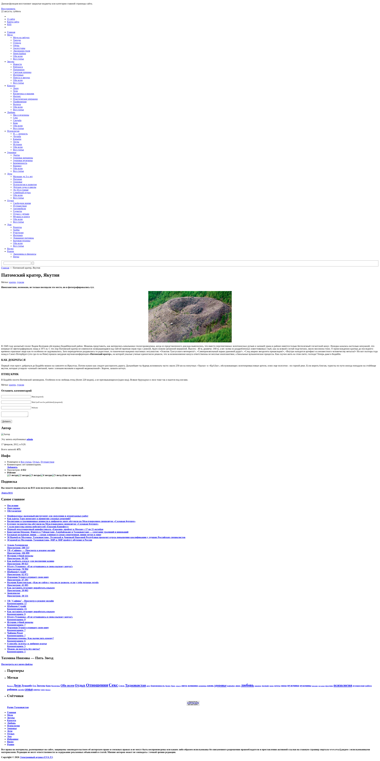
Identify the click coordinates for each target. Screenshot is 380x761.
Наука (16, 256)
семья (29, 689)
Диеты (16, 155)
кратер (12, 282)
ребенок (12, 689)
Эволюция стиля (21, 51)
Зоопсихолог (17, 594)
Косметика (55, 686)
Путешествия (20, 206)
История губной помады (20, 557)
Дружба (17, 136)
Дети (9, 174)
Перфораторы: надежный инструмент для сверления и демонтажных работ (47, 516)
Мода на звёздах (21, 37)
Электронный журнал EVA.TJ (36, 757)
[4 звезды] (46, 475)
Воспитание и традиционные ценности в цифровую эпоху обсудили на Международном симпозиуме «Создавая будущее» (71, 521)
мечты (277, 686)
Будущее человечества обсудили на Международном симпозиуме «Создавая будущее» (53, 524)
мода (284, 685)
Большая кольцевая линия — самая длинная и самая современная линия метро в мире (54, 534)
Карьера (17, 139)
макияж (258, 686)
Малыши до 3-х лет (23, 176)
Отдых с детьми (21, 214)
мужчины (305, 685)
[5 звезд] (57, 475)
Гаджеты (17, 211)
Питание (17, 179)
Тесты (16, 141)
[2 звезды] (23, 475)
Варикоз (17, 166)
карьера (231, 686)
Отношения (97, 685)
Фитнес (17, 96)
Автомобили (19, 208)
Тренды (17, 40)
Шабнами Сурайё (17, 573)
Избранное (12, 739)
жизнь (210, 685)
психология (343, 685)
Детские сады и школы (24, 187)
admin (30, 439)
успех (43, 690)
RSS (9, 24)
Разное (10, 251)
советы (36, 689)
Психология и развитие (25, 184)
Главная (11, 32)
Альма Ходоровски (18, 546)
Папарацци (18, 69)
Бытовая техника (21, 240)
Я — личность (20, 133)
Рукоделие (18, 232)
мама (271, 686)
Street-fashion (19, 53)
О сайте (11, 19)
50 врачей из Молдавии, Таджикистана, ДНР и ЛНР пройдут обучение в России (49, 540)
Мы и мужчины (21, 115)
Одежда (17, 43)
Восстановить (8, 8)
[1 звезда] (12, 475)
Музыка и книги (21, 216)
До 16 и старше (20, 190)
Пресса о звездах (21, 77)
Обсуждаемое (14, 511)
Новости (17, 64)
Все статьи (18, 59)
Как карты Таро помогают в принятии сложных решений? (39, 518)
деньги (178, 686)
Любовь (11, 112)
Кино (48, 686)
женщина (193, 685)
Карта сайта (13, 21)
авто (148, 686)
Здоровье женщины (23, 158)
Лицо (16, 88)
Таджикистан (135, 685)
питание (315, 686)
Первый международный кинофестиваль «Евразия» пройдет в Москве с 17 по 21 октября (55, 529)
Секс (15, 117)
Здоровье (11, 152)
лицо (237, 685)
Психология (13, 131)
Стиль (122, 686)
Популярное (13, 508)
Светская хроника (22, 72)
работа (368, 686)
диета (184, 685)
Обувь (16, 45)
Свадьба (17, 120)
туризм (20, 282)
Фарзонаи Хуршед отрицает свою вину (28, 578)
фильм (47, 690)
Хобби (16, 230)
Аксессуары (19, 48)
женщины (202, 686)
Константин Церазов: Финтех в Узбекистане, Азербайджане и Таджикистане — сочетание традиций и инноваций (67, 532)
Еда (34, 686)
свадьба (21, 690)
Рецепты (17, 227)
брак (173, 686)
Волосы (17, 104)
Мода (10, 35)
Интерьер (18, 235)
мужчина (293, 685)
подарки (321, 686)
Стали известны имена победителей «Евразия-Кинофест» (38, 526)
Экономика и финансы (24, 254)
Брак (15, 123)
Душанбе (26, 685)
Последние (12, 505)
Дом (9, 224)
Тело (15, 91)
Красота (11, 85)
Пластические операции (25, 99)
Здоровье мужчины (23, 160)
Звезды (10, 61)
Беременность (20, 163)
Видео (10, 248)
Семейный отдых (22, 192)
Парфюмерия (19, 101)
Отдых (10, 200)
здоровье (220, 685)
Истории (17, 144)
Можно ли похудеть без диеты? (23, 650)
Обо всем (18, 56)
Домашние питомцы (23, 238)
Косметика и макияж (23, 93)
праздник (329, 686)
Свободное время (22, 203)
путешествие (359, 686)
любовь (247, 685)
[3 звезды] (35, 475)
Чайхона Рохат (16, 634)
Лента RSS (7, 493)
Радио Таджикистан (18, 707)
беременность (158, 685)
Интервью (18, 75)
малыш (265, 686)
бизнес (168, 686)
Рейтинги (18, 67)
